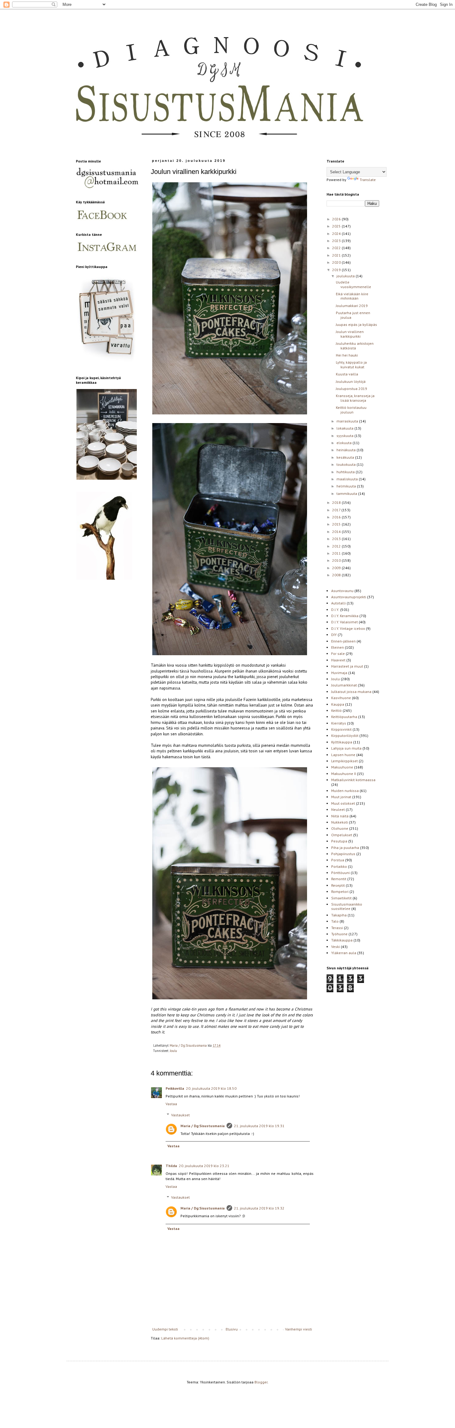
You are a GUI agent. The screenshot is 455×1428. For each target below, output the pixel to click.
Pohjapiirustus (343, 853)
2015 (337, 524)
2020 (337, 262)
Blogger (260, 1382)
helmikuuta (346, 486)
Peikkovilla (175, 1088)
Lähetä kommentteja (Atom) (185, 1338)
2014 (337, 531)
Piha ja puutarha (345, 847)
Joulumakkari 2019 (352, 305)
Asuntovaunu (342, 590)
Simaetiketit (341, 898)
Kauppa (337, 704)
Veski (335, 946)
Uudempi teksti (165, 1329)
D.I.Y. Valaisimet (344, 622)
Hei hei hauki (347, 355)
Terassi (337, 927)
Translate (368, 179)
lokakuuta (345, 428)
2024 (337, 233)
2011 (337, 553)
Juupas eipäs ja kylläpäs (356, 324)
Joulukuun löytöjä (351, 381)
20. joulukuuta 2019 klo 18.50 (211, 1088)
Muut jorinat (341, 796)
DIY (334, 634)
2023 (337, 240)
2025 (337, 226)
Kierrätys (338, 723)
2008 (337, 575)
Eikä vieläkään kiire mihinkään (352, 296)
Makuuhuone (342, 767)
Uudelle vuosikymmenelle (353, 284)
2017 (336, 510)
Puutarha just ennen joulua (353, 314)
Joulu (173, 1051)
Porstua (337, 860)
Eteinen (337, 647)
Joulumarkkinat (344, 685)
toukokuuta (346, 464)
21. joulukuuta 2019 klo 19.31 (259, 1125)
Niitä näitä (340, 816)
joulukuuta (346, 276)
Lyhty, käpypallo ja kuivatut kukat (351, 364)
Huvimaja (339, 672)
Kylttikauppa (341, 742)
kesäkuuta (345, 457)
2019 (337, 269)
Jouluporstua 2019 (351, 388)
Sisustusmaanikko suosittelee (346, 906)
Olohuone (339, 828)
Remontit (338, 878)
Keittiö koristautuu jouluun (351, 409)
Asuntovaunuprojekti (348, 597)
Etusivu (232, 1329)
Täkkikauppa (342, 940)
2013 (337, 538)
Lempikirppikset (344, 761)
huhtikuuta (346, 472)
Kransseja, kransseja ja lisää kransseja (355, 397)
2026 (337, 219)
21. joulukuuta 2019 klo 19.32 (259, 1208)
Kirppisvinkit (341, 729)
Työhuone (339, 934)
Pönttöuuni (340, 872)
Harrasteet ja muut (347, 666)
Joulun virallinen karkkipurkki (350, 333)
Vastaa (171, 1103)
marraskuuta (347, 421)
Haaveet (338, 660)
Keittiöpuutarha (344, 716)
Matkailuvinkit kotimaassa (353, 779)
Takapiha (339, 915)
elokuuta (344, 442)
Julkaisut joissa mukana (351, 691)
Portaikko (339, 866)
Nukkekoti (339, 822)
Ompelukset (341, 835)
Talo (335, 921)
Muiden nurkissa (345, 790)
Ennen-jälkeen (343, 641)
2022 (337, 247)
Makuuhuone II (343, 773)
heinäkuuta (346, 450)
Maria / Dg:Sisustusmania (202, 1125)
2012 (337, 546)
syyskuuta (345, 435)
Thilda (171, 1165)
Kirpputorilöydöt (344, 735)
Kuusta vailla (347, 374)
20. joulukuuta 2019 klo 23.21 (204, 1165)
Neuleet (338, 809)
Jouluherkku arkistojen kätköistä (355, 345)
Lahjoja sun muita (346, 748)
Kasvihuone (341, 697)
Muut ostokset (343, 803)
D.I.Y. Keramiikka (344, 615)
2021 (337, 255)
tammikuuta (347, 493)
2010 (337, 560)
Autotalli (338, 603)
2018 (337, 502)
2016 (337, 517)
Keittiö (336, 710)
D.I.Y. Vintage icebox (348, 628)
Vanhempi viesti (298, 1329)
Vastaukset (180, 1115)
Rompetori (340, 891)
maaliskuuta (347, 479)
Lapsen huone (343, 754)
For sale (338, 653)
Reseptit (338, 885)
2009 (337, 567)
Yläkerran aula (343, 952)
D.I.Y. (335, 609)
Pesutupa (339, 841)
